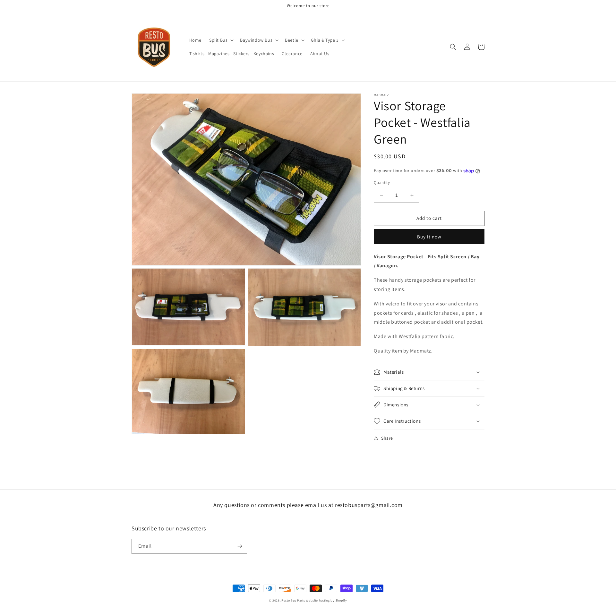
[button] (220, 40)
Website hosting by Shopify (326, 600)
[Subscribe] (240, 546)
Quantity (382, 182)
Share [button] (387, 438)
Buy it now (429, 237)
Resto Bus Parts (293, 600)
